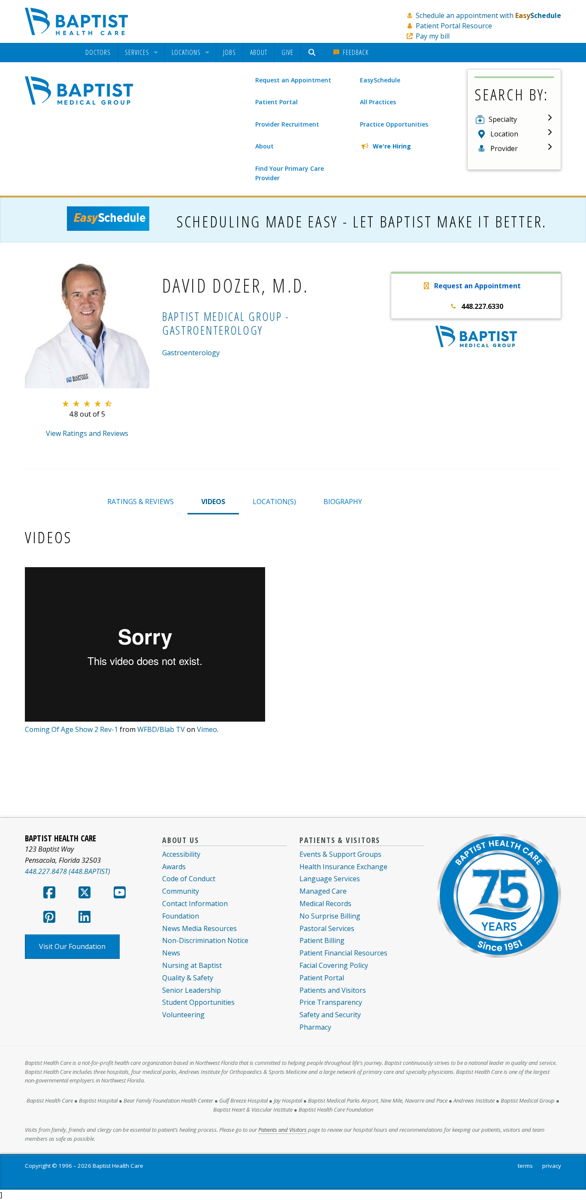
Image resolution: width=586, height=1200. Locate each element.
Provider (504, 148)
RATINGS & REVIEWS (140, 501)
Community (180, 891)
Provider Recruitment (287, 124)
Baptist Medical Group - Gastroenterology (226, 323)
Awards (174, 866)
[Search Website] (313, 52)
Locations (186, 52)
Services (137, 52)
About (258, 52)
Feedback (355, 52)
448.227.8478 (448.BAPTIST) (67, 871)
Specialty (503, 119)
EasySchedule (380, 80)
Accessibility (181, 854)
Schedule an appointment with (488, 15)
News (171, 953)
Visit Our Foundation (72, 946)
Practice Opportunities (394, 124)
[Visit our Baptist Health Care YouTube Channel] (119, 895)
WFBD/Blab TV (161, 729)
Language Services (329, 878)
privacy (551, 1166)
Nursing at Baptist (192, 965)
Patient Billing (321, 940)
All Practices (378, 102)
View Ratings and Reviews (87, 433)
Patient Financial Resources (343, 953)
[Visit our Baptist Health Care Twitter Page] (84, 895)
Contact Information (195, 903)
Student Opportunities (198, 1002)
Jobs (229, 52)
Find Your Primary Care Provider (289, 173)
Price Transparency (330, 1002)
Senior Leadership (191, 990)
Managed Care (323, 891)
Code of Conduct (188, 878)
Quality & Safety (187, 977)
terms (525, 1166)
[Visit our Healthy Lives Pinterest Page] (49, 919)
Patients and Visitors (332, 990)
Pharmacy (315, 1027)
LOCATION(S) (274, 501)
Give (287, 52)
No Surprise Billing (329, 916)
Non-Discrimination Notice (205, 940)
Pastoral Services (326, 928)
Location (504, 134)
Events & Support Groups (340, 854)
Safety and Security (330, 1014)
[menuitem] (98, 52)
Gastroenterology (191, 352)
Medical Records (325, 903)
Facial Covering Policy (333, 965)
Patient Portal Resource (454, 25)
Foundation (180, 916)
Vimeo (207, 729)
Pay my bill (433, 36)
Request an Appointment (293, 80)
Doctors (98, 52)
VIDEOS (213, 501)
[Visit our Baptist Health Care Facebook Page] (49, 895)
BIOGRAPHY (342, 501)
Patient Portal (276, 102)
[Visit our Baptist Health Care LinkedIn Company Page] (84, 919)
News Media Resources (199, 928)
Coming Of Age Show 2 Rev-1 (71, 729)
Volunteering (183, 1014)
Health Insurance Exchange (343, 866)
